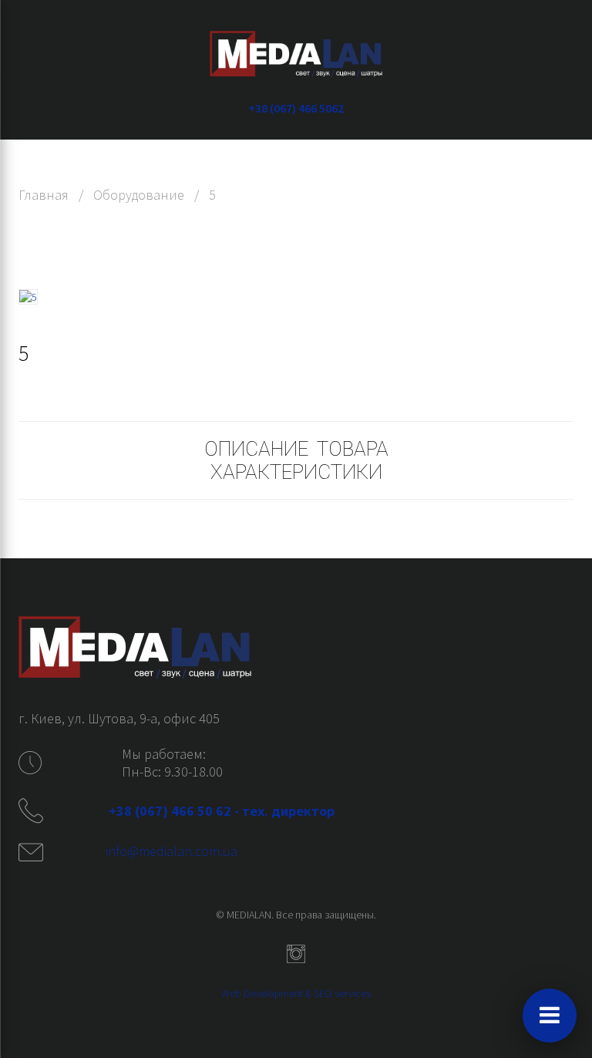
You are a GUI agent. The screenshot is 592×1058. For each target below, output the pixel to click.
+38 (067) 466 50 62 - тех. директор (223, 811)
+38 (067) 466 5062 (296, 108)
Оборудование (138, 195)
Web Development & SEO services (296, 993)
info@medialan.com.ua (171, 851)
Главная (43, 195)
